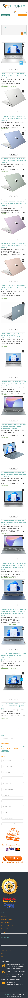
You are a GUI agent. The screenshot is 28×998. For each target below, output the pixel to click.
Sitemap (3, 956)
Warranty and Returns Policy (8, 926)
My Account (4, 916)
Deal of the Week (22, 15)
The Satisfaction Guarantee (8, 947)
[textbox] (12, 761)
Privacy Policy (4, 932)
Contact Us (4, 944)
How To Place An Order (6, 919)
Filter (5, 751)
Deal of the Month (5, 15)
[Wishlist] (23, 45)
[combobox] (12, 760)
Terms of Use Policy (6, 950)
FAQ (2, 953)
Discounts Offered (5, 922)
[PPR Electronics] (14, 6)
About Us (3, 941)
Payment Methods (5, 929)
